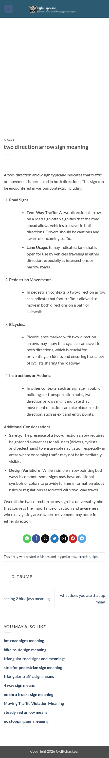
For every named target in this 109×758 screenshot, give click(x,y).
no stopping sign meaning (26, 721)
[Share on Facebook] (36, 538)
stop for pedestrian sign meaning (33, 667)
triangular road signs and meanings (34, 658)
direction (84, 557)
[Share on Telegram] (82, 538)
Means (9, 140)
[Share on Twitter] (54, 538)
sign (95, 557)
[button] (8, 9)
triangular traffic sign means (29, 676)
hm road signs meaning (24, 640)
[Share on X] (45, 538)
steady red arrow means (25, 712)
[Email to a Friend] (64, 538)
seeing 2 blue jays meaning (27, 598)
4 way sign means (19, 685)
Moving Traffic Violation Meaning (34, 703)
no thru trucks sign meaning (28, 694)
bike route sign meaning (25, 649)
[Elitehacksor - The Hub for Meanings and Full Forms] (54, 9)
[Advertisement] (54, 82)
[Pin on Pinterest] (73, 538)
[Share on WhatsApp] (27, 538)
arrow (71, 557)
